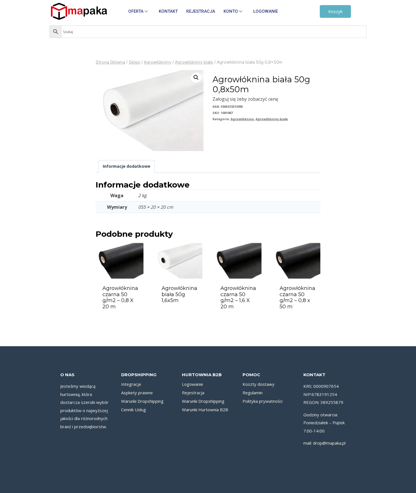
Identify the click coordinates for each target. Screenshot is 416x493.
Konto (231, 11)
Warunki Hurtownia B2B (205, 409)
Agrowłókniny (242, 119)
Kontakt (168, 11)
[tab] (126, 166)
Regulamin (253, 392)
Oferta (135, 11)
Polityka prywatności (262, 401)
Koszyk (335, 11)
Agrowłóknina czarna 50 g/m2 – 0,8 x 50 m (297, 297)
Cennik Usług (133, 409)
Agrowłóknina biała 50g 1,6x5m (179, 294)
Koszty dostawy (259, 384)
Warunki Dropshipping (142, 401)
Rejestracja (200, 11)
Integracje (131, 384)
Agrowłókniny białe (272, 119)
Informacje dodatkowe (126, 166)
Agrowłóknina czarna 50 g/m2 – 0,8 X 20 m (120, 297)
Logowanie (265, 11)
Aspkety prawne (137, 392)
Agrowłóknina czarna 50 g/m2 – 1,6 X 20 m (238, 297)
